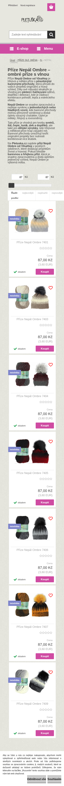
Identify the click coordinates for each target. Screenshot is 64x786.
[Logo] (32, 19)
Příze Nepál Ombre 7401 (32, 242)
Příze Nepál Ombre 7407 (32, 626)
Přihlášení (13, 5)
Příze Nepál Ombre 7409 (32, 703)
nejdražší (43, 192)
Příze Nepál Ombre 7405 (32, 473)
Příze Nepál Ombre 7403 (32, 319)
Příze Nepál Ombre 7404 (32, 396)
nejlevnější (28, 192)
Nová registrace (27, 5)
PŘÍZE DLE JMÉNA (28, 60)
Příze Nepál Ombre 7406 (32, 550)
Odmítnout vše (36, 779)
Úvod (12, 60)
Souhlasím (54, 779)
